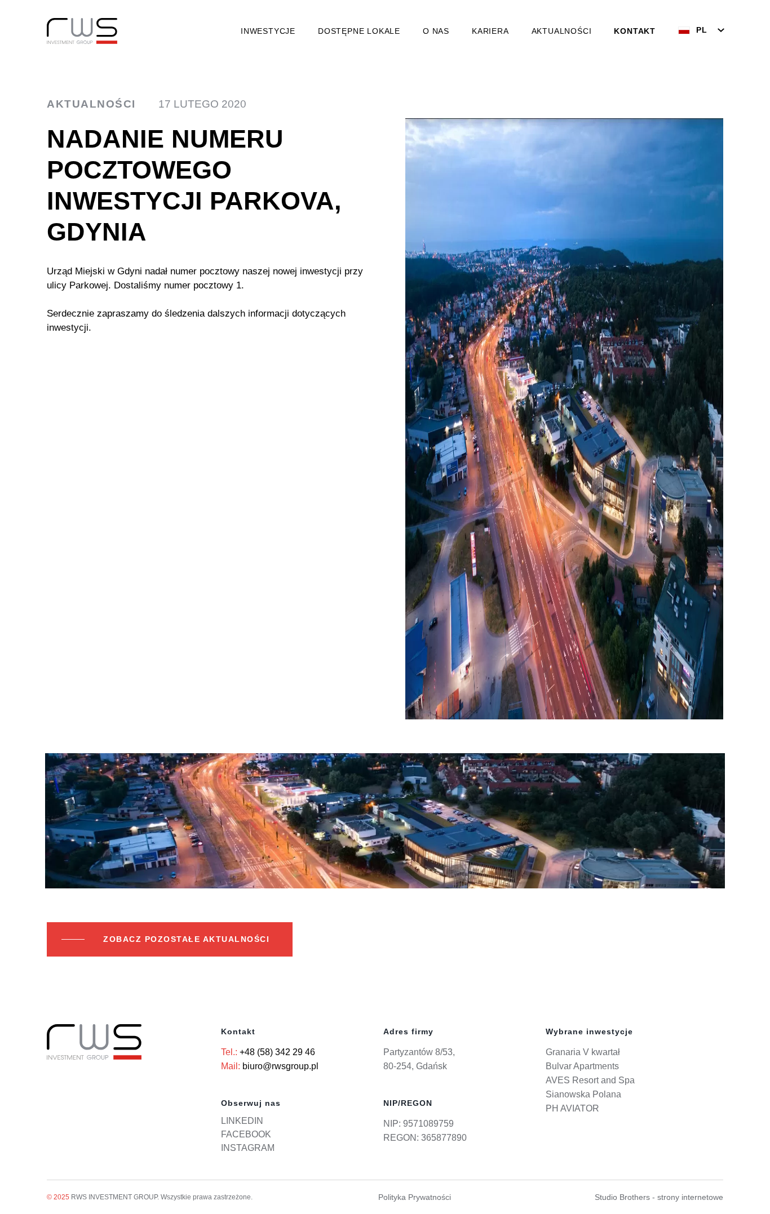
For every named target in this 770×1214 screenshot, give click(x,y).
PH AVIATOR (572, 1108)
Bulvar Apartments (582, 1066)
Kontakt (635, 30)
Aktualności (562, 30)
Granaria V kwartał (583, 1052)
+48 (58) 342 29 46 (277, 1052)
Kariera (490, 30)
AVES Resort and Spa (590, 1080)
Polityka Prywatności (414, 1197)
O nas (436, 30)
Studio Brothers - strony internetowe (659, 1197)
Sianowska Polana (583, 1094)
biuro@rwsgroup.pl (280, 1066)
